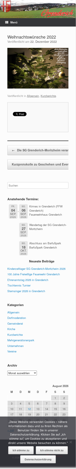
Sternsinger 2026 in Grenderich (26, 291)
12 (29, 409)
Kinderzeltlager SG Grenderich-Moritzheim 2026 (36, 269)
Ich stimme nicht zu (51, 450)
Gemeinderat (15, 323)
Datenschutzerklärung (38, 459)
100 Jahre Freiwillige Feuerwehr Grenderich (33, 274)
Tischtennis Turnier (19, 285)
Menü (13, 22)
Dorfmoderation (16, 318)
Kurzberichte (48, 96)
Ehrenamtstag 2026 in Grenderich (27, 280)
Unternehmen (15, 346)
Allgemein (33, 96)
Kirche (11, 329)
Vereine (11, 351)
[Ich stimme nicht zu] (70, 442)
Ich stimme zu (21, 450)
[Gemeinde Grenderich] (38, 9)
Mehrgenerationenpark (20, 340)
